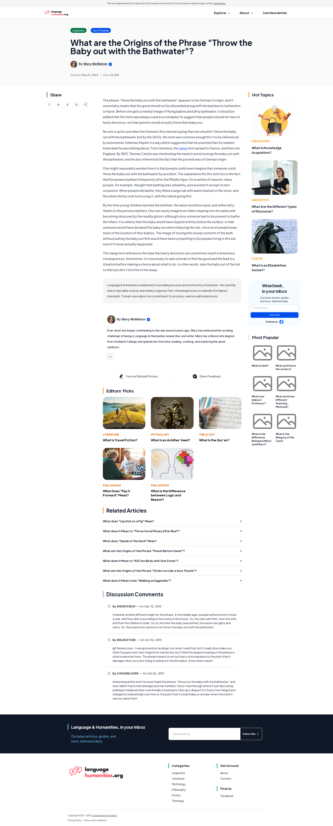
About (224, 773)
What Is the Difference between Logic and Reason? (168, 495)
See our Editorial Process (142, 376)
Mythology (160, 434)
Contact (225, 778)
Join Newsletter (275, 13)
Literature (111, 434)
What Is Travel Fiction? (120, 440)
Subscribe (274, 315)
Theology (207, 434)
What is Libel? (260, 365)
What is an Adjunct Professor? (259, 400)
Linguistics (260, 200)
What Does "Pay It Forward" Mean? (116, 493)
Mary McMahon (95, 64)
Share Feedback (210, 376)
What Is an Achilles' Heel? (170, 440)
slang (183, 148)
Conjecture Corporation (104, 815)
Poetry (257, 258)
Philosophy (112, 485)
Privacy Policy (75, 820)
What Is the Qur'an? (214, 440)
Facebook (226, 796)
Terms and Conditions (95, 820)
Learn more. (220, 3)
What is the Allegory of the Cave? (285, 437)
